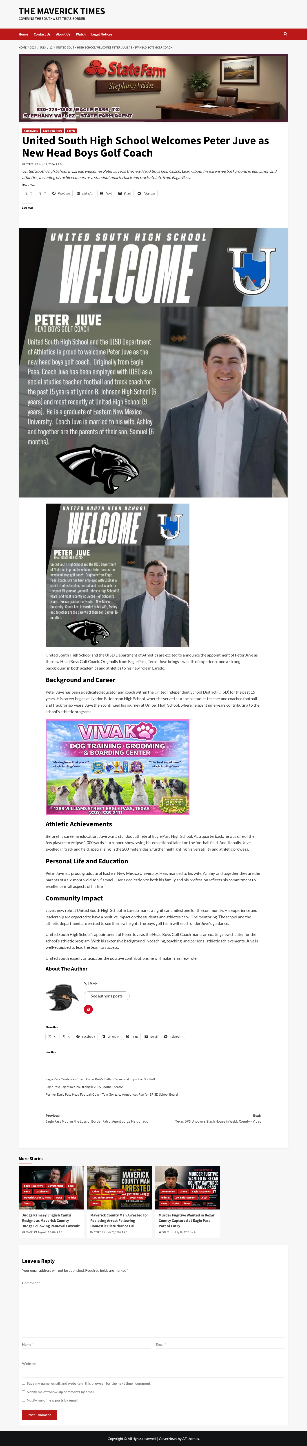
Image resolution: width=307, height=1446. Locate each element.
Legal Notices (101, 34)
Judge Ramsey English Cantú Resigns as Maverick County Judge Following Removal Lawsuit (51, 1221)
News (59, 1198)
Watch (81, 34)
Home (23, 34)
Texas (27, 1203)
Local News (42, 1192)
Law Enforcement (102, 1198)
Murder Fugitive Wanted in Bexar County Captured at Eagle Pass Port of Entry (187, 1221)
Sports (71, 131)
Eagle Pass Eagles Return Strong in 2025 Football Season (85, 1087)
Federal (165, 1198)
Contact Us (42, 34)
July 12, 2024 (47, 164)
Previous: (97, 1118)
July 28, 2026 (113, 1232)
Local (27, 1192)
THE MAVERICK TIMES (62, 11)
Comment (31, 1283)
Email (161, 1344)
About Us (63, 34)
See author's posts (107, 995)
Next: (218, 1118)
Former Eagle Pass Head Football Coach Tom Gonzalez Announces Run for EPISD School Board (112, 1094)
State (175, 1203)
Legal (71, 1186)
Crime (95, 1192)
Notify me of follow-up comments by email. (61, 1392)
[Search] (285, 34)
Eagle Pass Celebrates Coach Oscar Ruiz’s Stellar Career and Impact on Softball (100, 1079)
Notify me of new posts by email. (52, 1400)
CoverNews (168, 1438)
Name (27, 1344)
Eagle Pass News (52, 131)
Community (31, 131)
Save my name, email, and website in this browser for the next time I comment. (89, 1383)
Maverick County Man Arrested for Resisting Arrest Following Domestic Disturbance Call (119, 1221)
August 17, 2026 (47, 1232)
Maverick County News (37, 1198)
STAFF (29, 164)
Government (55, 1186)
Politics (71, 1198)
